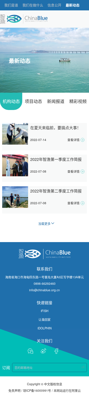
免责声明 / (15, 390)
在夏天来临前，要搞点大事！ (55, 127)
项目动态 (33, 101)
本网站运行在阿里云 (67, 390)
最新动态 (72, 5)
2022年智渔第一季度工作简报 (56, 159)
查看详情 (73, 140)
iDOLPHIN (45, 328)
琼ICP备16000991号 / (38, 390)
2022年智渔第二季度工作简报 (56, 191)
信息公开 (54, 5)
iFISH (44, 311)
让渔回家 (44, 319)
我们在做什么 (32, 5)
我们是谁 (11, 5)
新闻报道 (55, 101)
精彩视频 (78, 101)
